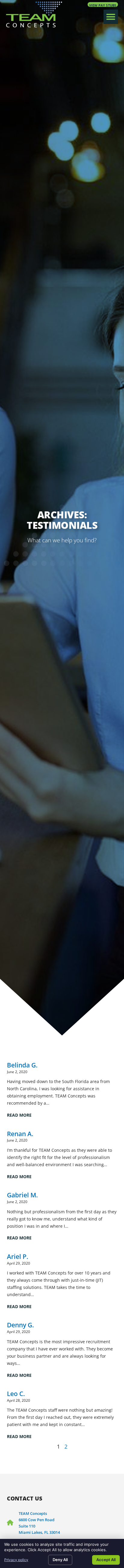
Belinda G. (22, 1065)
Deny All (60, 1559)
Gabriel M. (22, 1194)
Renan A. (20, 1133)
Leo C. (16, 1393)
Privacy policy (16, 1559)
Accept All (106, 1559)
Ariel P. (17, 1256)
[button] (111, 17)
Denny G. (20, 1324)
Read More (19, 1115)
